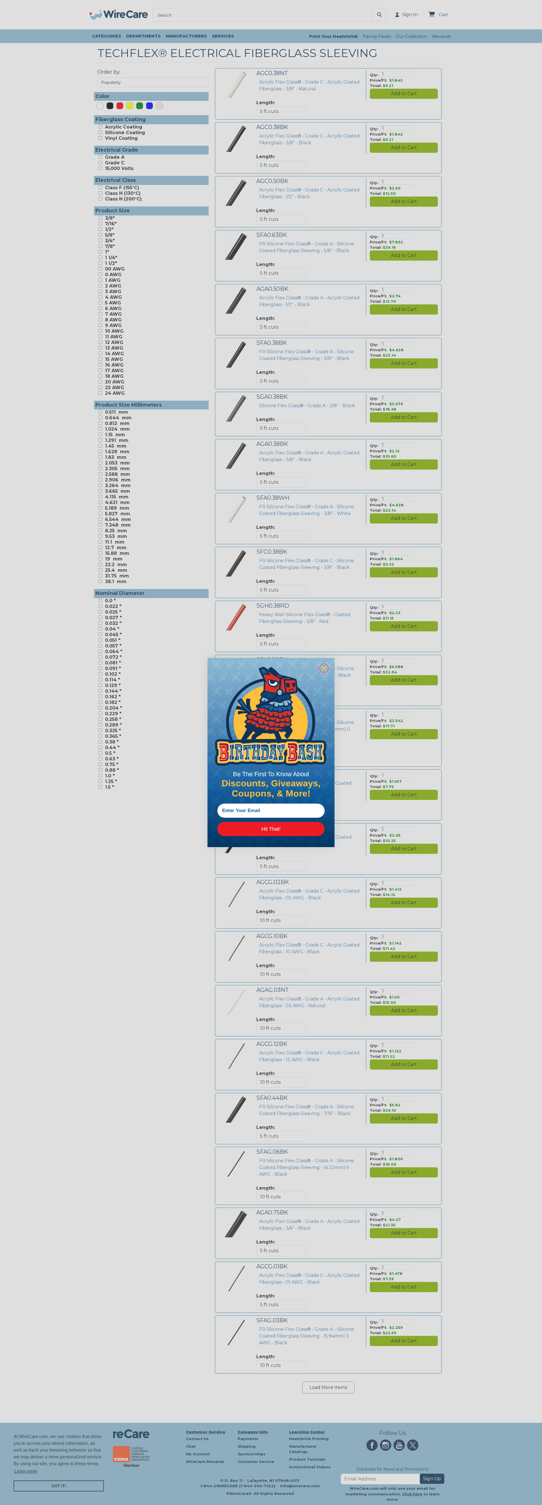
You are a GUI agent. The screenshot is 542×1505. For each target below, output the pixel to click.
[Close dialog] (324, 668)
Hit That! (271, 829)
